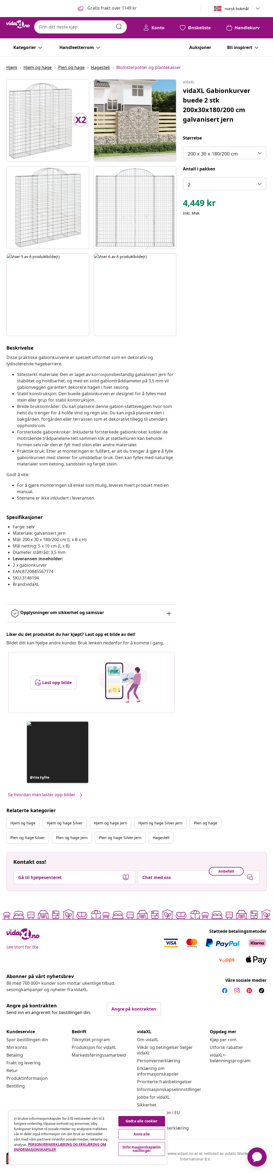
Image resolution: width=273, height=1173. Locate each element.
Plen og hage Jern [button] (72, 837)
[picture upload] (123, 682)
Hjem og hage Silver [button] (65, 822)
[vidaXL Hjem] (18, 24)
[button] (107, 8)
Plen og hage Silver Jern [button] (120, 837)
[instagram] (237, 990)
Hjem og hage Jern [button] (110, 822)
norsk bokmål (237, 8)
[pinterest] (249, 990)
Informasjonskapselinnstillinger (169, 1089)
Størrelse (192, 138)
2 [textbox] (189, 184)
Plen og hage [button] (205, 822)
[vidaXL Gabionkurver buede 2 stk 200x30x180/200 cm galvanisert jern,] (48, 120)
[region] (88, 1137)
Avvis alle (142, 1134)
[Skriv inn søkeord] (119, 26)
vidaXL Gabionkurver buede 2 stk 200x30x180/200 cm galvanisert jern (216, 105)
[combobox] (80, 27)
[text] (199, 204)
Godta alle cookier (142, 1121)
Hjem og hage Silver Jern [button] (160, 822)
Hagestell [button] (161, 837)
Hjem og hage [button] (22, 822)
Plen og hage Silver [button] (27, 837)
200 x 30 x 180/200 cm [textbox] (213, 153)
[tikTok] (261, 990)
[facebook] (224, 990)
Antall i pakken (199, 169)
